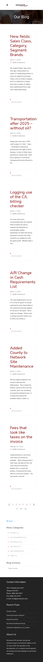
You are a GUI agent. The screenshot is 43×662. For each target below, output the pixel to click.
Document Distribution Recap (15, 623)
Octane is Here (11, 611)
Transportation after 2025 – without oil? (23, 123)
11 (25, 509)
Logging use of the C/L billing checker (21, 199)
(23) (18, 537)
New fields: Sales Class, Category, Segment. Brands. (21, 45)
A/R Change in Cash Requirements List (23, 279)
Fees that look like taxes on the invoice (21, 434)
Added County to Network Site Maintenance (21, 357)
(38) (17, 551)
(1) (14, 533)
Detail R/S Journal (12, 619)
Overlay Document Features (15, 615)
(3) (16, 542)
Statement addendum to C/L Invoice (18, 627)
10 (21, 509)
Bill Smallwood (19, 62)
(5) (15, 546)
